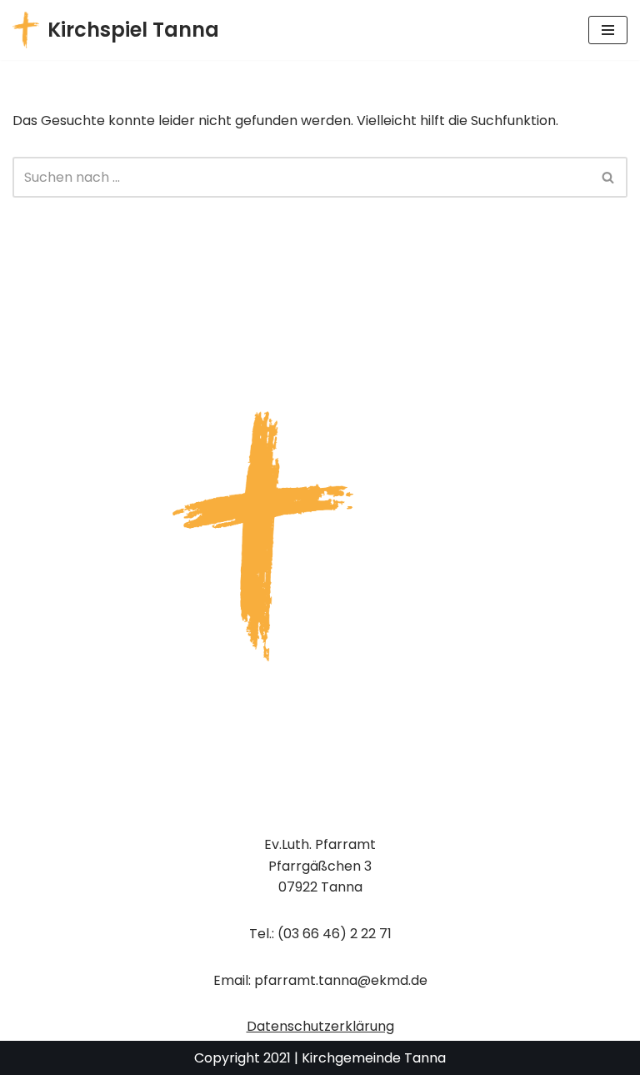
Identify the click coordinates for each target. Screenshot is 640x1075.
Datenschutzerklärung (320, 1026)
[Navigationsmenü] (608, 30)
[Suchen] (609, 177)
